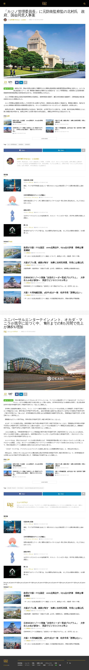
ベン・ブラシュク (29, 182)
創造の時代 (27, 210)
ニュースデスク (14, 331)
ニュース (27, 663)
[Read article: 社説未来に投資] (12, 185)
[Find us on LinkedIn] (70, 663)
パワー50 (50, 665)
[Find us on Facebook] (67, 663)
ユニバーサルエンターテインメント (34, 488)
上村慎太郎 (28, 252)
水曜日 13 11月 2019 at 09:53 (28, 331)
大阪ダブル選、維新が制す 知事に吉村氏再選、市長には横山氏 (54, 262)
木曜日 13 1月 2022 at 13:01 (41, 227)
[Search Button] (84, 3)
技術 (56, 663)
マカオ (39, 665)
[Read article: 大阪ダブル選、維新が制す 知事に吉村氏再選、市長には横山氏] (50, 122)
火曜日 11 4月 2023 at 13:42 (62, 124)
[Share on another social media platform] (25, 82)
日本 (33, 665)
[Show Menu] (4, 3)
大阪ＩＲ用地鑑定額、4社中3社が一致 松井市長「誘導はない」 (53, 292)
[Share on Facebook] (17, 82)
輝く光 (26, 225)
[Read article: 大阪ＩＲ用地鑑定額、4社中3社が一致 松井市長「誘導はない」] (50, 130)
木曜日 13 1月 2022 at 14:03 (41, 182)
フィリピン (20, 488)
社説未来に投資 (28, 180)
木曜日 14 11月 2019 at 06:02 (36, 19)
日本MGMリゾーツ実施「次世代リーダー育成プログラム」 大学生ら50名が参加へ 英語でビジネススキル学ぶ (28, 129)
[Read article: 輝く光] (12, 230)
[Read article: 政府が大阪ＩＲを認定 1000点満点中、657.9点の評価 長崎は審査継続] (7, 122)
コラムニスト (48, 663)
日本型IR (27, 144)
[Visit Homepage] (44, 3)
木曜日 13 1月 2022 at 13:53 (46, 197)
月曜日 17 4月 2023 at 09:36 (20, 124)
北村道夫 (21, 144)
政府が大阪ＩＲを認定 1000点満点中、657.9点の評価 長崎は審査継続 (53, 248)
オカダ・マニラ (12, 488)
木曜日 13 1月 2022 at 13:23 (41, 212)
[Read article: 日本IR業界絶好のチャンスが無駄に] (12, 200)
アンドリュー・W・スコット (32, 197)
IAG (8, 665)
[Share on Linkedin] (21, 82)
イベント (27, 665)
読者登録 (20, 663)
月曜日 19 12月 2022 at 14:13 (62, 131)
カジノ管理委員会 (12, 144)
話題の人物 (40, 663)
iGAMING (20, 665)
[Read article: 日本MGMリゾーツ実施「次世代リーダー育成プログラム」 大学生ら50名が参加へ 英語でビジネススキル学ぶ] (7, 130)
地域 (44, 665)
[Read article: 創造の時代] (12, 215)
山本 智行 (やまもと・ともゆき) (18, 19)
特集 (33, 663)
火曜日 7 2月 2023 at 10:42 (20, 133)
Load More (44, 138)
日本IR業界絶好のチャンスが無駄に (34, 195)
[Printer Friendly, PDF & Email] (8, 88)
